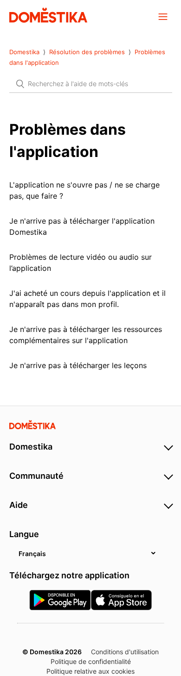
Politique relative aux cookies (90, 671)
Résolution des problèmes (87, 52)
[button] (163, 16)
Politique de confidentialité (91, 661)
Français (32, 553)
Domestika (24, 52)
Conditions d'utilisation (125, 652)
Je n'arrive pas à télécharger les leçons (78, 365)
